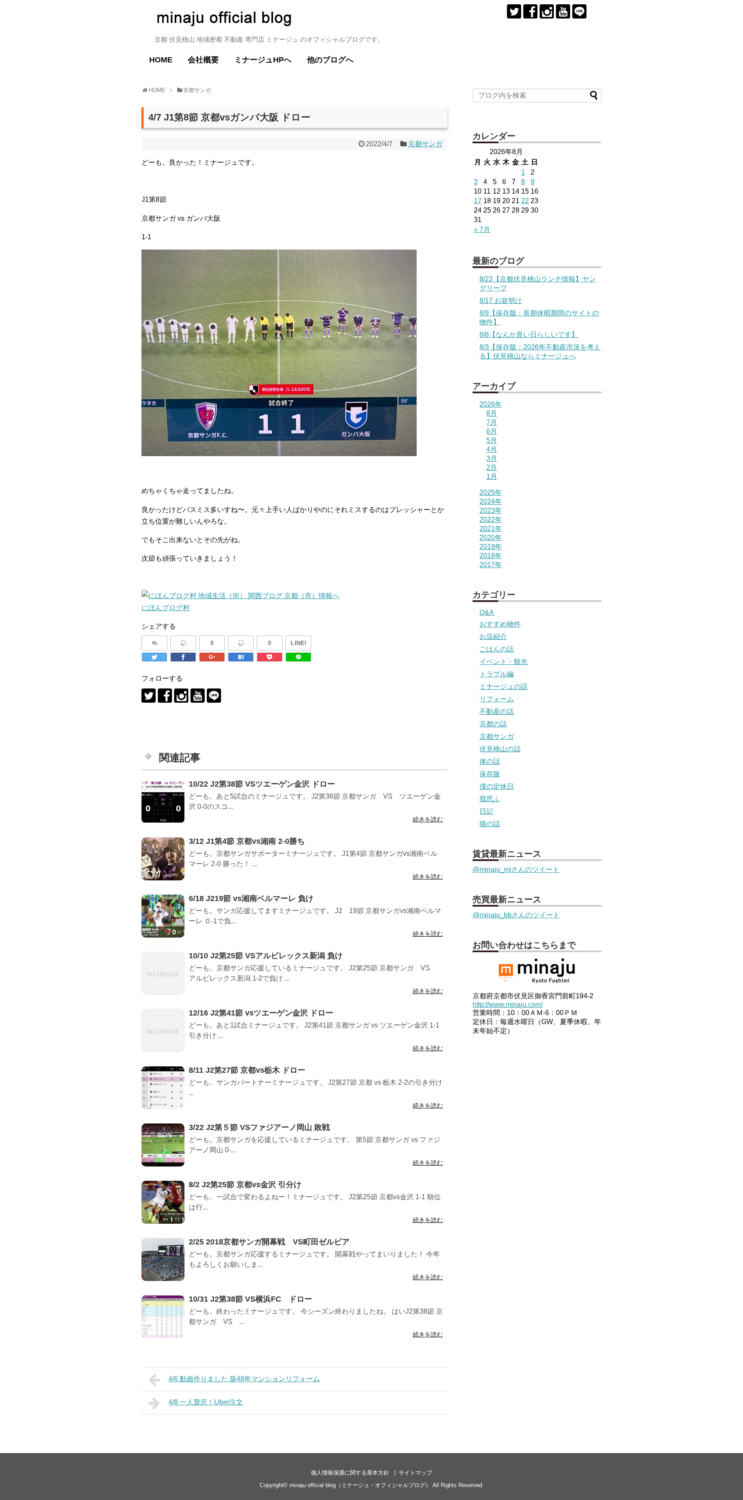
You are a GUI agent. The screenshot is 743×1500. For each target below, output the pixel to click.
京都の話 (493, 724)
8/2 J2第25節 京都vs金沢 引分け (245, 1184)
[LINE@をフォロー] (579, 11)
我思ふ (489, 798)
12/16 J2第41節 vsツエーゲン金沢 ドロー (261, 1013)
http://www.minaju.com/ (508, 1004)
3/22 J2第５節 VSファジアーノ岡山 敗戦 (259, 1127)
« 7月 (482, 229)
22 (525, 200)
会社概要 (203, 60)
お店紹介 (493, 636)
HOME (160, 60)
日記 (486, 811)
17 (478, 200)
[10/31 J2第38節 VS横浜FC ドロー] (162, 1316)
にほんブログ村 (165, 607)
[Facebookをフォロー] (530, 11)
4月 (491, 449)
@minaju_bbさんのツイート (516, 915)
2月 (491, 467)
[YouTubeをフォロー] (563, 11)
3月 (491, 458)
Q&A (486, 612)
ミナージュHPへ (263, 60)
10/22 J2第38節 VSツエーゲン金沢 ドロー (262, 784)
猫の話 (489, 823)
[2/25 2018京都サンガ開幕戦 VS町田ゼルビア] (162, 1259)
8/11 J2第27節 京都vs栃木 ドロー (247, 1070)
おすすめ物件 (500, 624)
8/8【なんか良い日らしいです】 (528, 334)
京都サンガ (425, 144)
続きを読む (428, 819)
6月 (491, 431)
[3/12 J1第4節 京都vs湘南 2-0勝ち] (162, 858)
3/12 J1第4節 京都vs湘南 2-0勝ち (247, 841)
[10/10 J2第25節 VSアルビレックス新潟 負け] (162, 973)
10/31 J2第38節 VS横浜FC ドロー (250, 1299)
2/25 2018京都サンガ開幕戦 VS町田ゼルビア (269, 1242)
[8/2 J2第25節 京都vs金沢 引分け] (162, 1202)
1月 (491, 476)
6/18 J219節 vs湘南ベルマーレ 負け (251, 898)
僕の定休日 (496, 786)
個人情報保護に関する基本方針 (350, 1472)
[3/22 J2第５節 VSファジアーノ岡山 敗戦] (162, 1145)
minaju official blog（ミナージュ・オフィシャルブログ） (360, 1485)
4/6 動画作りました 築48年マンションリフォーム (244, 1379)
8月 (491, 413)
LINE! (299, 642)
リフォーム (496, 699)
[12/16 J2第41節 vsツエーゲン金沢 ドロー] (162, 1030)
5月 (491, 440)
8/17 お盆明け (500, 300)
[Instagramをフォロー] (547, 11)
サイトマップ (415, 1472)
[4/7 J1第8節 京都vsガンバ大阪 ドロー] (241, 657)
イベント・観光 (503, 661)
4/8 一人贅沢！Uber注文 (206, 1402)
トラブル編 (496, 674)
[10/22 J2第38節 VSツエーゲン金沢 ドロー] (162, 801)
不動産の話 (496, 711)
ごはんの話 (496, 649)
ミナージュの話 (503, 686)
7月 (491, 422)
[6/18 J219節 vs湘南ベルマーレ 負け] (162, 916)
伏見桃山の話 (500, 749)
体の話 (489, 761)
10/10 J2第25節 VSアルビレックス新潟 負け (266, 955)
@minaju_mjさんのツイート (516, 869)
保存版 (489, 774)
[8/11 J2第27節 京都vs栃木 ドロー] (162, 1087)
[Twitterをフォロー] (514, 11)
